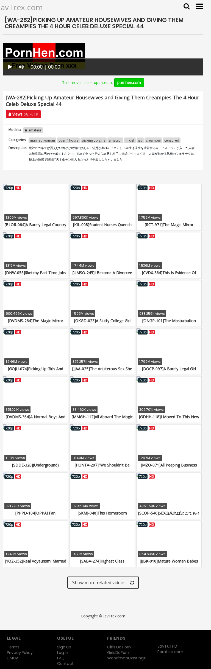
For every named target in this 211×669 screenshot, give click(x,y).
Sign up (64, 647)
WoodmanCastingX (126, 658)
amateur (34, 130)
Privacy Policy (20, 652)
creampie (153, 140)
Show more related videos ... (101, 583)
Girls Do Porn (119, 647)
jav (140, 140)
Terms (13, 647)
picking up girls (93, 140)
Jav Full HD (167, 646)
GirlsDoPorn (118, 652)
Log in (62, 652)
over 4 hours (68, 140)
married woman (42, 140)
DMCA (12, 658)
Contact (65, 663)
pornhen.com (129, 82)
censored (171, 140)
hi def (130, 140)
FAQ (61, 658)
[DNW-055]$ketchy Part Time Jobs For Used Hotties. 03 (35, 275)
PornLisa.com (170, 651)
